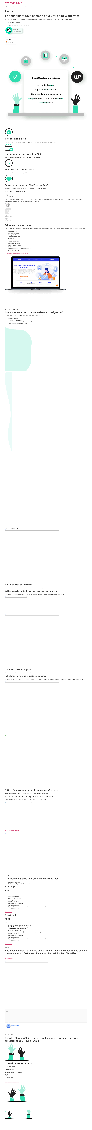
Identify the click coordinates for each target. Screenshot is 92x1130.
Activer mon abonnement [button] (12, 830)
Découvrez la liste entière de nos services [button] (16, 253)
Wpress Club (13, 3)
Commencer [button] (8, 912)
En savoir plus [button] (9, 958)
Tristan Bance (15, 1025)
